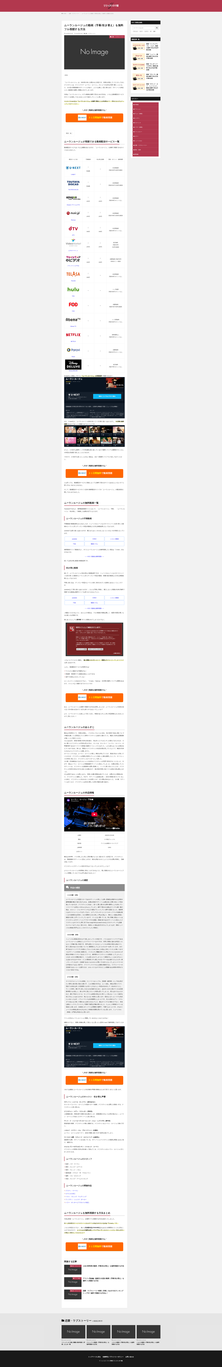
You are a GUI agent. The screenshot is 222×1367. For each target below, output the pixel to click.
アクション (135, 31)
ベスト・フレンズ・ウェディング (76, 1196)
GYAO (94, 539)
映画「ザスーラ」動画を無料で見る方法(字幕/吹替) (152, 76)
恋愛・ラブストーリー (74, 13)
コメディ (146, 31)
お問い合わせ (129, 1357)
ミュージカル (138, 140)
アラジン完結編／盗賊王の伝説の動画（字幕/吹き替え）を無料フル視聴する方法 (103, 1279)
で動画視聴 (100, 117)
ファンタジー (138, 131)
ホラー (141, 31)
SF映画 (136, 104)
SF (150, 31)
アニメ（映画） (78, 1278)
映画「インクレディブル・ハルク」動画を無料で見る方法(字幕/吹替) (152, 47)
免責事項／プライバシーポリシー (113, 1357)
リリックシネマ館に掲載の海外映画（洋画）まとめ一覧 (73, 1343)
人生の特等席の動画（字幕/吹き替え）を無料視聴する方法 (103, 1266)
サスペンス (138, 122)
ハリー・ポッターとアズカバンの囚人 (77, 1202)
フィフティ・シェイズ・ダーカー (76, 1199)
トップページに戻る (94, 1357)
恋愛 (154, 31)
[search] (157, 28)
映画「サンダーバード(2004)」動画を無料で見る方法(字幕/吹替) (152, 67)
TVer (74, 544)
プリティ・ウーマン (72, 1190)
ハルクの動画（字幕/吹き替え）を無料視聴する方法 (148, 1343)
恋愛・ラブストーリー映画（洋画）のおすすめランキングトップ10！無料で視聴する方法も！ (103, 1292)
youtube (74, 539)
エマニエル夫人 (70, 1193)
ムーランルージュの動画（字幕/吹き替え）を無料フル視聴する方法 (97, 13)
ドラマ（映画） (139, 127)
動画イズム (94, 544)
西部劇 (136, 154)
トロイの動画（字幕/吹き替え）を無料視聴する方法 (123, 1343)
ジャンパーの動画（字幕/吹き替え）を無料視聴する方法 (98, 1343)
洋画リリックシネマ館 (116, 1360)
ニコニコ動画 (114, 539)
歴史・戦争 (138, 149)
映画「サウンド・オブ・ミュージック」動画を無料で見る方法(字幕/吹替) (152, 87)
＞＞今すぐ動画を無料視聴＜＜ (94, 556)
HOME (64, 13)
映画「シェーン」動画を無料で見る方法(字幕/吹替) (152, 56)
